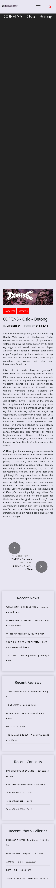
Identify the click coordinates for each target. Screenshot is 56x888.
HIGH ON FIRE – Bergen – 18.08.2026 (24, 853)
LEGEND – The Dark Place (22, 568)
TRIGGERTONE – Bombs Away (21, 705)
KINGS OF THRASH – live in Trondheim (25, 784)
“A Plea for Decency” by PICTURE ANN (25, 633)
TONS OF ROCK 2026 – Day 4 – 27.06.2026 (27, 878)
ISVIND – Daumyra (21, 559)
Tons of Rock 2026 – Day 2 (19, 809)
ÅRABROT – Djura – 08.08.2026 (21, 861)
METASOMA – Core (15, 726)
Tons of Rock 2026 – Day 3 (19, 801)
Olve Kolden (13, 325)
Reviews (23, 311)
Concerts (10, 311)
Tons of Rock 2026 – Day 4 (19, 792)
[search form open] (50, 7)
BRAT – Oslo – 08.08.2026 (18, 870)
